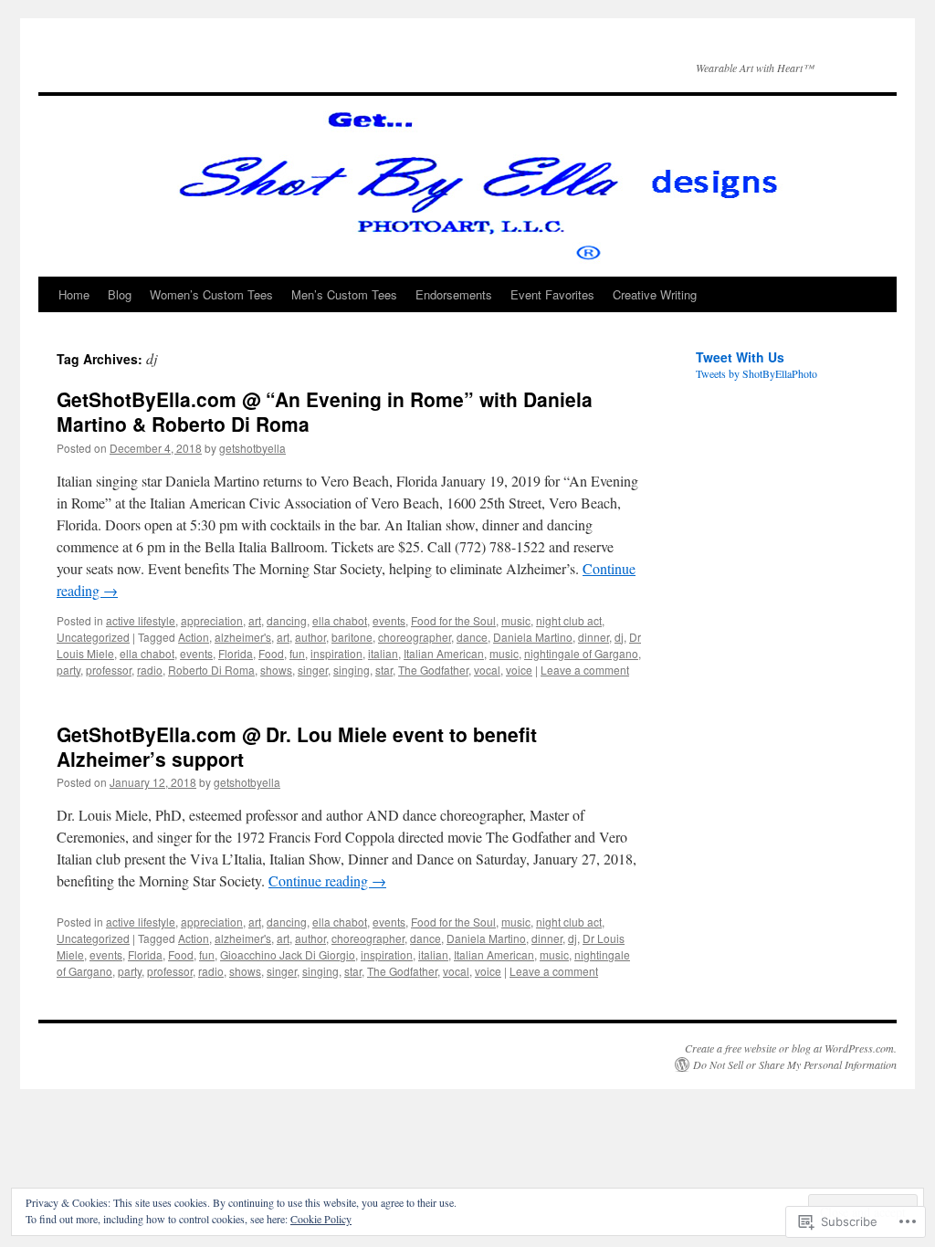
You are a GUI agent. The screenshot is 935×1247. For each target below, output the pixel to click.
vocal (487, 669)
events (389, 620)
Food (271, 653)
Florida (235, 653)
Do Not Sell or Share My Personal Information (795, 1064)
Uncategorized (93, 636)
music (516, 620)
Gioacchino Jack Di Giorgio (287, 954)
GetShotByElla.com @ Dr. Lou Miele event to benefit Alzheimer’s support (297, 746)
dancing (287, 620)
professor (108, 669)
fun (297, 653)
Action (193, 636)
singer (313, 669)
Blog (119, 294)
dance (472, 636)
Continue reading (327, 880)
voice (519, 669)
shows (276, 669)
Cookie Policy (321, 1218)
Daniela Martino (533, 636)
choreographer (414, 636)
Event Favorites (552, 294)
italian (383, 653)
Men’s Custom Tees (344, 294)
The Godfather (433, 669)
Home (73, 294)
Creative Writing (655, 294)
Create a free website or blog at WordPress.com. (791, 1048)
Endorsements (453, 294)
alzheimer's (243, 636)
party (68, 669)
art (254, 620)
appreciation (212, 620)
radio (150, 669)
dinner (593, 636)
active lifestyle (140, 620)
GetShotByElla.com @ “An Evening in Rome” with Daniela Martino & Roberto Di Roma (325, 411)
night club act (569, 620)
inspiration (336, 653)
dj (619, 636)
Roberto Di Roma (211, 669)
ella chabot (339, 620)
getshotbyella (252, 448)
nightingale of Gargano (581, 653)
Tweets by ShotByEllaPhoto (756, 373)
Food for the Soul (453, 620)
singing (351, 669)
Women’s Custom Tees (211, 294)
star (384, 669)
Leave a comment (585, 669)
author (310, 636)
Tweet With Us (740, 357)
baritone (352, 636)
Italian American (444, 653)
